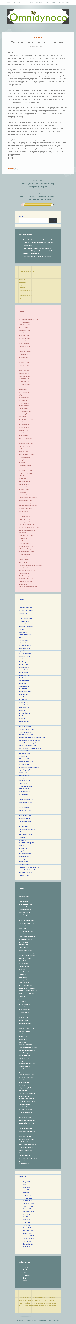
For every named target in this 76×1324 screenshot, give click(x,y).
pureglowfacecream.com (27, 1028)
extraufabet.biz (24, 686)
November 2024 (28, 1238)
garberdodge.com (24, 926)
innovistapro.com (24, 408)
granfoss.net (23, 1115)
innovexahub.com (24, 346)
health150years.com (25, 950)
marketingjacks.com (25, 1142)
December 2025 (28, 1203)
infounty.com (23, 783)
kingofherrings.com (25, 1031)
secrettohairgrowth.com (27, 1050)
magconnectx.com (25, 557)
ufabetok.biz (23, 716)
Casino (31, 2)
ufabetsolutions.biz (25, 691)
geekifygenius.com (25, 481)
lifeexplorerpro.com (25, 460)
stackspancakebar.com (26, 1099)
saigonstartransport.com (27, 1063)
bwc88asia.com (24, 788)
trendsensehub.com (25, 473)
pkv (20, 298)
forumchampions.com (26, 915)
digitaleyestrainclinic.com (27, 1131)
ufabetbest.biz (23, 699)
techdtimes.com (24, 621)
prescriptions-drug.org (26, 953)
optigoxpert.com (24, 395)
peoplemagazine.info (26, 610)
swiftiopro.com (24, 416)
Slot (24, 2)
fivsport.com (23, 813)
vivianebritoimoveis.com (27, 961)
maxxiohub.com (24, 365)
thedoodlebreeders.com (26, 799)
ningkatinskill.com (25, 810)
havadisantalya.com (25, 618)
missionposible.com (25, 1134)
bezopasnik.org (24, 1058)
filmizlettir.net (23, 901)
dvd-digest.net (23, 1090)
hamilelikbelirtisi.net (26, 419)
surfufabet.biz (23, 697)
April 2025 (26, 1225)
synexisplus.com (24, 338)
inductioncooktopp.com (26, 549)
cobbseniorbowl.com (26, 761)
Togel (53, 2)
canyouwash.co (23, 616)
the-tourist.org (23, 974)
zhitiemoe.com (23, 848)
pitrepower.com (24, 1126)
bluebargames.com (25, 918)
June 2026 (26, 1187)
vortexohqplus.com (25, 414)
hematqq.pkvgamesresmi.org (46, 1305)
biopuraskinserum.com (26, 1074)
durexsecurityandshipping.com (29, 767)
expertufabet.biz (24, 667)
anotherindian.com (25, 853)
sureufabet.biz (23, 702)
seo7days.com (23, 1042)
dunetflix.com (23, 826)
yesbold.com (23, 632)
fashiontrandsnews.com (26, 729)
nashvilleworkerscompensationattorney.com (33, 568)
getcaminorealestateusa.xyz (28, 587)
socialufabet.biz (24, 694)
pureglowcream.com (25, 1044)
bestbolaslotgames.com (27, 524)
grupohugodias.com (25, 802)
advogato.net (23, 977)
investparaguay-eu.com (26, 786)
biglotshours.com (24, 651)
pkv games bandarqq (25, 290)
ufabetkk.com (23, 1020)
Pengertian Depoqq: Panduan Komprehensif (37, 240)
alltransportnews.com (26, 726)
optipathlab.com (24, 330)
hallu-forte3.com (24, 1107)
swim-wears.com (24, 928)
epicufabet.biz (23, 710)
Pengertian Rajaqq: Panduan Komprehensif (37, 256)
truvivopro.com (24, 354)
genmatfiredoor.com (25, 495)
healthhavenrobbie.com (26, 500)
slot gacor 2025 (27, 1297)
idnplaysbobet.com (25, 519)
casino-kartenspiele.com (27, 988)
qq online (22, 279)
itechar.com (22, 629)
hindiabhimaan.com (25, 1150)
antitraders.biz (23, 751)
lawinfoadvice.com (25, 818)
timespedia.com (24, 1012)
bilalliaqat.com (24, 543)
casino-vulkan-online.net (27, 1123)
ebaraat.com (23, 637)
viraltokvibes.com (25, 958)
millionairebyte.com (25, 581)
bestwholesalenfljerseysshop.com (30, 743)
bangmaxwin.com (24, 1066)
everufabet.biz (23, 718)
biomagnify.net (24, 875)
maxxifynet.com (24, 343)
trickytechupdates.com (26, 1147)
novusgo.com (23, 462)
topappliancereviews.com (27, 1144)
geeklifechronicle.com (26, 443)
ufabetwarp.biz (24, 662)
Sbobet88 (39, 2)
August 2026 (27, 1182)
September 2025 (28, 1211)
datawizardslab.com (25, 438)
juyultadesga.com (24, 775)
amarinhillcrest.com (25, 972)
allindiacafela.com (25, 1117)
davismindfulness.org (26, 578)
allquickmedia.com (25, 1023)
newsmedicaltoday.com (26, 551)
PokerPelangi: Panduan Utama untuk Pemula (37, 248)
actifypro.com (23, 400)
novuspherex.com (24, 376)
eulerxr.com (22, 478)
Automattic (55, 1320)
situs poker (22, 282)
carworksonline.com (25, 939)
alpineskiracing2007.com (27, 1120)
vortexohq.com (23, 451)
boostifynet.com (24, 387)
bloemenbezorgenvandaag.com (29, 1047)
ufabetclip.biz (23, 664)
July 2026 (26, 1184)
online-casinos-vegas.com (27, 1136)
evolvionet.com (24, 335)
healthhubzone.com (25, 635)
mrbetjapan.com (24, 1034)
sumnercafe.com (24, 824)
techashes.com (23, 613)
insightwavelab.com (25, 457)
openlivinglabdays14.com (27, 745)
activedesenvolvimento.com (28, 514)
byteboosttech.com (25, 643)
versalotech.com (24, 422)
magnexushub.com (25, 645)
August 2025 (27, 1214)
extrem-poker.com (25, 791)
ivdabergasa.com (24, 772)
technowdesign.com (25, 764)
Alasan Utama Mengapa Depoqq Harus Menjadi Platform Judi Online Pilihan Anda (38, 196)
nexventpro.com (24, 389)
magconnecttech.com (26, 487)
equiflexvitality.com (25, 508)
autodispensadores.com (26, 546)
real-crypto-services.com (27, 778)
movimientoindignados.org (28, 829)
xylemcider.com (24, 856)
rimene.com (22, 1085)
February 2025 (28, 1230)
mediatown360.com (25, 1128)
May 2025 (26, 1222)
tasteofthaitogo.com (25, 1053)
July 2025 (26, 1217)
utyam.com (22, 840)
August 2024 (27, 1246)
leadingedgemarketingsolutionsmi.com (32, 737)
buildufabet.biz (24, 724)
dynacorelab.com (24, 349)
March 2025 (27, 1228)
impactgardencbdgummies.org (29, 867)
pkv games (17, 169)
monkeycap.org (24, 966)
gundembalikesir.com (26, 626)
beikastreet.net (24, 899)
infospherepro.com (25, 446)
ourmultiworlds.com (25, 904)
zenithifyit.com (24, 362)
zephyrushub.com (24, 327)
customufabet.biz (24, 705)
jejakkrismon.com (24, 1015)
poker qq (33, 1305)
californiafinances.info (26, 1077)
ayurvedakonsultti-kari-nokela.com (30, 748)
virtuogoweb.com (24, 648)
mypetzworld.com (25, 780)
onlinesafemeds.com (25, 656)
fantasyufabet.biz (24, 670)
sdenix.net (22, 969)
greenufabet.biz (24, 680)
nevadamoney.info (24, 1082)
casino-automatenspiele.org (28, 990)
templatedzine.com (25, 815)
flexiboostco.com (24, 322)
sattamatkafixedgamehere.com (29, 527)
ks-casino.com (23, 794)
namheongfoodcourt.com (27, 1101)
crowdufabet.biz (24, 721)
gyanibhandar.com (25, 659)
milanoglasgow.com (25, 1104)
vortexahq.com (23, 360)
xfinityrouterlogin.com (26, 1139)
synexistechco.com (25, 351)
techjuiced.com (23, 640)
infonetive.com (23, 1069)
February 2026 (28, 1198)
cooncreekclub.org (25, 907)
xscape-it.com (23, 756)
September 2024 (28, 1244)
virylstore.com (23, 945)
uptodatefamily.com (25, 834)
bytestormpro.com (25, 465)
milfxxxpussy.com (24, 832)
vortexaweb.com (24, 370)
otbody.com (22, 996)
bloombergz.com (24, 982)
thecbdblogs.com (24, 1155)
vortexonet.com (24, 341)
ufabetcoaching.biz (25, 576)
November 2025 (28, 1206)
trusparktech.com (24, 381)
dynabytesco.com (24, 433)
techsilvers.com (24, 807)
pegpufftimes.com (25, 909)
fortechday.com (24, 584)
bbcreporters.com (25, 732)
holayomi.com (23, 562)
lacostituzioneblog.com (26, 843)
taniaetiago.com (24, 859)
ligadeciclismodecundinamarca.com (30, 565)
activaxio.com (23, 430)
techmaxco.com (24, 424)
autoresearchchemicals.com (28, 1158)
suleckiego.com (24, 1163)
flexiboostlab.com (25, 411)
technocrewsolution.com (27, 955)
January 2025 (27, 1233)
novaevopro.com (24, 379)
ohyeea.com (22, 845)
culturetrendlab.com (25, 470)
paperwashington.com (26, 535)
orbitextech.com (24, 484)
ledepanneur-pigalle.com (27, 1088)
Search (21, 216)
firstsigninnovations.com (27, 923)
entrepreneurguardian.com (27, 530)
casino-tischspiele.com (26, 993)
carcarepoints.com (25, 797)
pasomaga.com (24, 864)
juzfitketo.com (23, 861)
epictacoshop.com (25, 1072)
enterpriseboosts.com (26, 985)
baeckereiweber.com (25, 607)
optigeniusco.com (24, 373)
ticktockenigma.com (25, 476)
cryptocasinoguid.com (26, 734)
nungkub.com (23, 851)
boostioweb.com (24, 324)
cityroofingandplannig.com (28, 770)
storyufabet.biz (24, 707)
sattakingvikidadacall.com (27, 522)
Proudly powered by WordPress (26, 1320)
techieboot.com (24, 624)
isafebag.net (23, 980)
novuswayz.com (24, 397)
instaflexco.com (24, 405)
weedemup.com (24, 538)
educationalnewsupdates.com (28, 319)
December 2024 (28, 1236)
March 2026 (27, 1195)
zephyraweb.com (24, 368)
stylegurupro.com (24, 435)
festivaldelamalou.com (26, 920)
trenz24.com (23, 1001)
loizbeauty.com (24, 1007)
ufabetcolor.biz (24, 683)
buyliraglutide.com (25, 653)
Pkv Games (16, 2)
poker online (23, 1303)
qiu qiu (21, 285)
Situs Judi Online (63, 2)
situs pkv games (47, 1300)
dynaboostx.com (24, 403)
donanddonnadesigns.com (27, 503)
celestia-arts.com (24, 912)
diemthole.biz (23, 1017)
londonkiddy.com (24, 573)
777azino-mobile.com (26, 759)
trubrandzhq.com (24, 384)
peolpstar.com (23, 934)
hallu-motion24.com (25, 1109)
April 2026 (26, 1192)
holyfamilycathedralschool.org (29, 570)
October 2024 (27, 1241)
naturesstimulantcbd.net (27, 870)
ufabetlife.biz (23, 689)
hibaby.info (22, 532)
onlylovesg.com (24, 511)
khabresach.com (24, 1153)
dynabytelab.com (24, 333)
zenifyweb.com (24, 489)
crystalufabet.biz (24, 713)
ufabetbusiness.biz (25, 678)
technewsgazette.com (26, 1026)
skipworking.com (24, 1004)
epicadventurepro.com (26, 454)
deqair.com (22, 805)
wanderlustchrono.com (26, 468)
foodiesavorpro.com (25, 449)
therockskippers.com (26, 1112)
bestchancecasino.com (26, 541)
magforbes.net (23, 963)
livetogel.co (22, 492)
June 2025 (26, 1219)
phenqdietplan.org (25, 821)
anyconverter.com (24, 1009)
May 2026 (26, 1190)
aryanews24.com (24, 753)
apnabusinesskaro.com (26, 1161)
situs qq (21, 1300)
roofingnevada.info (25, 554)
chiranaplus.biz (24, 1096)
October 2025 (27, 1209)
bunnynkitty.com (24, 1055)
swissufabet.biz (24, 675)
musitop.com (23, 837)
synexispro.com (24, 559)
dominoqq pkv (23, 293)
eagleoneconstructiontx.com (28, 505)
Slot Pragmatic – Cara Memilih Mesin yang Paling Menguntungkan (38, 183)
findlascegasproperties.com (28, 497)
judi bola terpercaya (40, 1297)
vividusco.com (23, 357)
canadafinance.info (25, 1080)
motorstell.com (24, 947)
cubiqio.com (23, 441)
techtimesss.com (24, 942)
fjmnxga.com (23, 1061)
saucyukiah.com (24, 896)
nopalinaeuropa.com (25, 872)
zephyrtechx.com (24, 392)
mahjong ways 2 (39, 1303)
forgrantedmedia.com (26, 931)
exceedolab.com (24, 427)
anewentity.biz (23, 1036)
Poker (46, 2)
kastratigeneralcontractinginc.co (30, 740)
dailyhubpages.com (25, 516)
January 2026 (27, 1201)
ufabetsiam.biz (23, 672)
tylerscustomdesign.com (27, 936)
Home (8, 2)
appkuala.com (23, 1039)
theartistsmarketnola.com (27, 1093)
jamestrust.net (23, 999)
